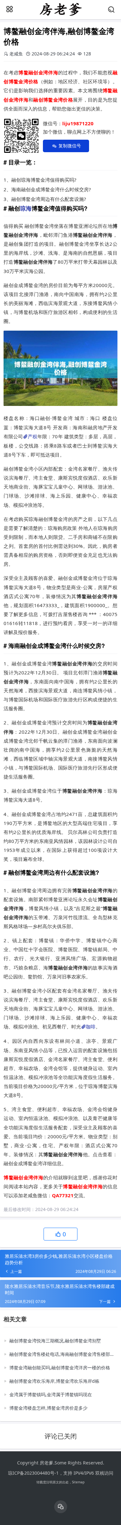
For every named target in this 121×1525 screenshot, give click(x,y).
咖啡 (91, 1026)
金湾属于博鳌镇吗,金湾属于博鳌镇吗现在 (50, 1394)
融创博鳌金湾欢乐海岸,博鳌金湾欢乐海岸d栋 (54, 1381)
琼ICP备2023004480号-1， (35, 1473)
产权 (32, 436)
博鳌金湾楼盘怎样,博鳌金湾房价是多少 (48, 1408)
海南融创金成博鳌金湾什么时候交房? (51, 189)
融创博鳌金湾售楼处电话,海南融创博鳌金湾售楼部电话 (61, 1354)
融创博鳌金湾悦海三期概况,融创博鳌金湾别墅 (55, 1341)
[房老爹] (60, 15)
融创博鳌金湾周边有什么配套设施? (48, 199)
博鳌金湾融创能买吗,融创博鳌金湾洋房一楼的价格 (59, 1367)
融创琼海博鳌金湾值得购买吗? (43, 180)
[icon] (60, 1506)
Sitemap (78, 1482)
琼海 (26, 208)
